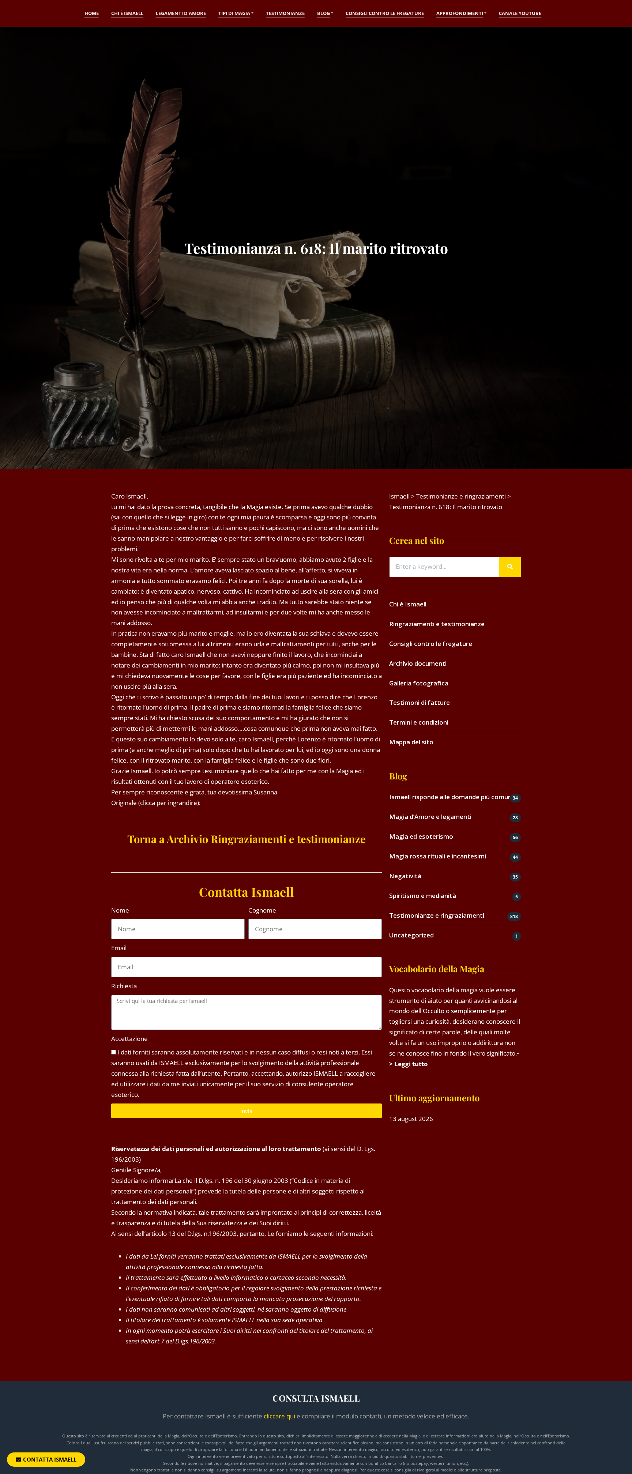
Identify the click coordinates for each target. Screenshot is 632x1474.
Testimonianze (285, 13)
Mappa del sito (411, 742)
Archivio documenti (418, 663)
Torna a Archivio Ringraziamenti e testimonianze (246, 839)
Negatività (405, 876)
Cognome (262, 910)
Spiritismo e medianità (422, 895)
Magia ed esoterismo (421, 836)
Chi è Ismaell (127, 13)
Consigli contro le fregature (385, 13)
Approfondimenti (459, 13)
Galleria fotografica (418, 683)
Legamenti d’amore (181, 13)
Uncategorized (411, 935)
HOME (91, 13)
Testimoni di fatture (419, 702)
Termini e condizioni (418, 722)
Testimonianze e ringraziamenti (436, 915)
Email (119, 948)
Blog (323, 13)
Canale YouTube (520, 13)
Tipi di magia (234, 13)
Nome (120, 910)
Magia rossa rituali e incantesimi (437, 856)
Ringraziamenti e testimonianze (437, 624)
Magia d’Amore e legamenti (430, 816)
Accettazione (129, 1038)
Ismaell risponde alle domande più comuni (451, 797)
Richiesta (124, 986)
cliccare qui (279, 1416)
